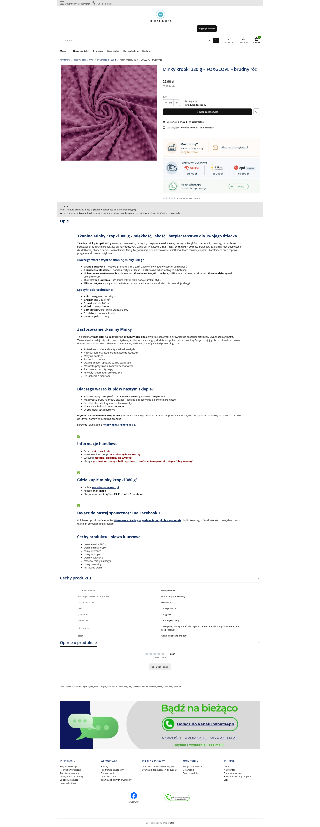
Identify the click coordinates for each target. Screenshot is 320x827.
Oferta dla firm (108, 776)
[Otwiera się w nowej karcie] (177, 797)
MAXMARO (65, 59)
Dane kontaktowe (233, 773)
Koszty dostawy (68, 783)
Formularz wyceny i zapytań (238, 776)
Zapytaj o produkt (207, 28)
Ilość (165, 96)
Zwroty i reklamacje (70, 773)
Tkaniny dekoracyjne (83, 59)
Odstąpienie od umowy (71, 776)
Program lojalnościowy (112, 769)
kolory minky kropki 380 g (119, 424)
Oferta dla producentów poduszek (159, 769)
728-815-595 (104, 3)
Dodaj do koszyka (207, 111)
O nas (227, 766)
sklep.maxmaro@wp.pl (77, 3)
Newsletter (229, 769)
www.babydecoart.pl (105, 487)
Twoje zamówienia (192, 766)
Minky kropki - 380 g (106, 59)
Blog (226, 779)
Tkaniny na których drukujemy (116, 779)
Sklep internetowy (159, 823)
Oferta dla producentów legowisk (159, 766)
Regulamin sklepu (69, 766)
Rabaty (104, 766)
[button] (216, 40)
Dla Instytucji (107, 773)
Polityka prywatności (70, 769)
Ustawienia (188, 769)
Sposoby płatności (69, 779)
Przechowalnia (190, 773)
